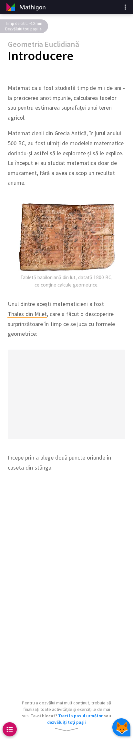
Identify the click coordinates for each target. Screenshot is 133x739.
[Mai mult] (125, 7)
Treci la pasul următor (80, 716)
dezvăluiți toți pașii (66, 722)
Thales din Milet (27, 314)
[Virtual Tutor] (121, 727)
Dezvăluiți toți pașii (21, 29)
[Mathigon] (25, 7)
